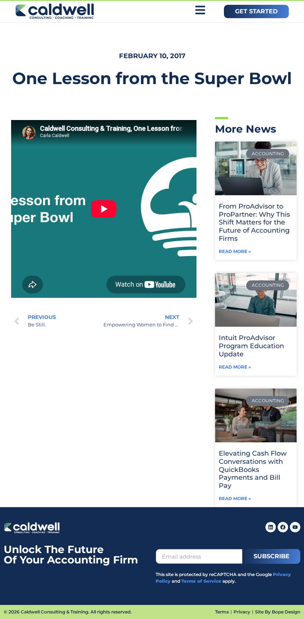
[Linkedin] (270, 527)
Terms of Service (201, 581)
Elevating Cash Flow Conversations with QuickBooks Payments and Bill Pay (253, 469)
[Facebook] (283, 527)
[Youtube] (295, 527)
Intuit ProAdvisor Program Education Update (251, 346)
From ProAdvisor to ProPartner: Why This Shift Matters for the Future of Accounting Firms (254, 222)
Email (165, 545)
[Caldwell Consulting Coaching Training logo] (32, 532)
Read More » (235, 251)
